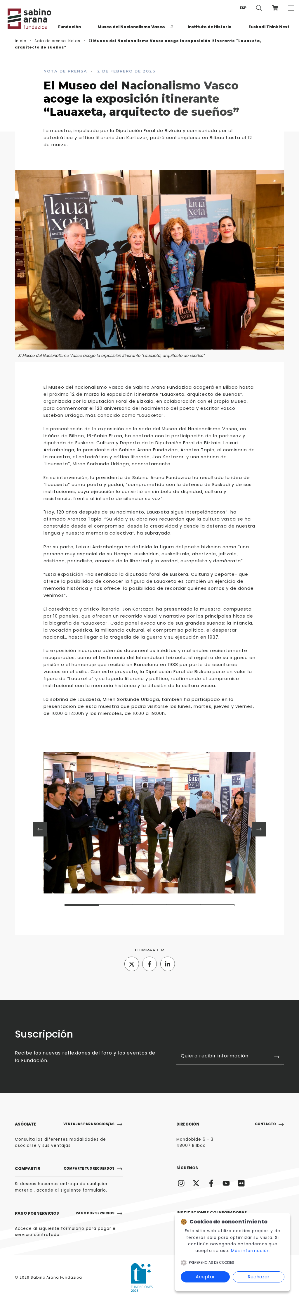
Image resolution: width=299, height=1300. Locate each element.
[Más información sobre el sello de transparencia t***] (142, 1277)
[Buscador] (259, 8)
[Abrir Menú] (291, 8)
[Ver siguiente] (259, 829)
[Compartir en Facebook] (149, 964)
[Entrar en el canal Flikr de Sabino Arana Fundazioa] (241, 1183)
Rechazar (259, 1276)
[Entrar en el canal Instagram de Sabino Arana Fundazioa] (181, 1183)
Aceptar (205, 1276)
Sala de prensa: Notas (57, 40)
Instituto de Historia (210, 27)
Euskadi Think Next (268, 27)
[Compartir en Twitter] (131, 964)
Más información (250, 1251)
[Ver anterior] (40, 829)
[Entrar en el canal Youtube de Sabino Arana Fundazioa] (226, 1183)
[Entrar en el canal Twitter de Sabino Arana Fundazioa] (196, 1183)
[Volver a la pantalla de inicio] (32, 18)
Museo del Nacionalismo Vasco (131, 27)
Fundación (69, 27)
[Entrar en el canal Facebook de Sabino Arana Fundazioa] (211, 1183)
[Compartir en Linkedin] (167, 964)
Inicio (20, 40)
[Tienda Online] (275, 8)
